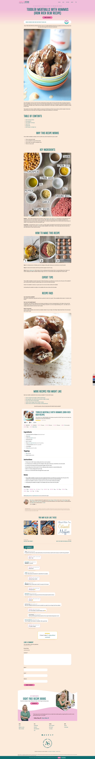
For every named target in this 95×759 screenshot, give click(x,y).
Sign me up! (34, 703)
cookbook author (34, 501)
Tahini (27, 453)
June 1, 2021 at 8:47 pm (37, 614)
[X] (50, 735)
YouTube (50, 728)
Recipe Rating (26, 648)
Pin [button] (31, 422)
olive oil (54, 218)
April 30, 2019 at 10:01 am (36, 609)
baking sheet (32, 270)
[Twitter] (35, 504)
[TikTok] (44, 735)
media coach (40, 501)
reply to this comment (28, 554)
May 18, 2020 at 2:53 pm (36, 567)
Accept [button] (59, 757)
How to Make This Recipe (30, 122)
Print (26, 422)
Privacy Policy (58, 751)
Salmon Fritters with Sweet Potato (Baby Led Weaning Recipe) (37, 403)
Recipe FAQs (28, 125)
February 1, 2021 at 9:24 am (36, 556)
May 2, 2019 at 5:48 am (31, 572)
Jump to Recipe (47, 17)
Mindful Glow (21, 727)
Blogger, (66, 500)
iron (39, 224)
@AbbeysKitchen (29, 495)
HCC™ (20, 725)
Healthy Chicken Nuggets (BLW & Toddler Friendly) (35, 402)
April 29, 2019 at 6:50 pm (33, 593)
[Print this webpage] (94, 384)
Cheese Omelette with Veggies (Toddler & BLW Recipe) (35, 397)
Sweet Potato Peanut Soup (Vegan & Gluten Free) (63, 540)
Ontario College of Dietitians (52, 500)
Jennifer (26, 572)
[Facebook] (31, 504)
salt (29, 448)
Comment (26, 652)
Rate (35, 422)
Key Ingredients (28, 121)
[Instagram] (30, 504)
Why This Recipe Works (30, 119)
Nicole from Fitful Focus (28, 619)
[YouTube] (42, 735)
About (65, 725)
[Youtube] (34, 504)
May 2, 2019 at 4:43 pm (36, 577)
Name (25, 667)
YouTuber (63, 500)
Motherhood (36, 728)
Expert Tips (28, 124)
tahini (51, 218)
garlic (32, 437)
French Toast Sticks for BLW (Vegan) (32, 400)
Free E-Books (21, 728)
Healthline (32, 502)
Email (25, 673)
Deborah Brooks (27, 593)
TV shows (43, 502)
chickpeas (47, 218)
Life (34, 730)
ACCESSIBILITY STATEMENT (51, 751)
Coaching (66, 727)
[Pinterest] (33, 504)
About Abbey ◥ (45, 718)
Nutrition (36, 725)
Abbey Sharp (34, 22)
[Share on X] (94, 382)
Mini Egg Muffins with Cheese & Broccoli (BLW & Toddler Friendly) (37, 399)
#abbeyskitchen (36, 495)
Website (25, 678)
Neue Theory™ (52, 725)
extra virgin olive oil (31, 442)
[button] (36, 420)
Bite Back (51, 727)
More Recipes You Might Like (31, 127)
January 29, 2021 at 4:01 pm (31, 551)
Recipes (35, 727)
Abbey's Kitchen (24, 2)
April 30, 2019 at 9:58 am (36, 588)
